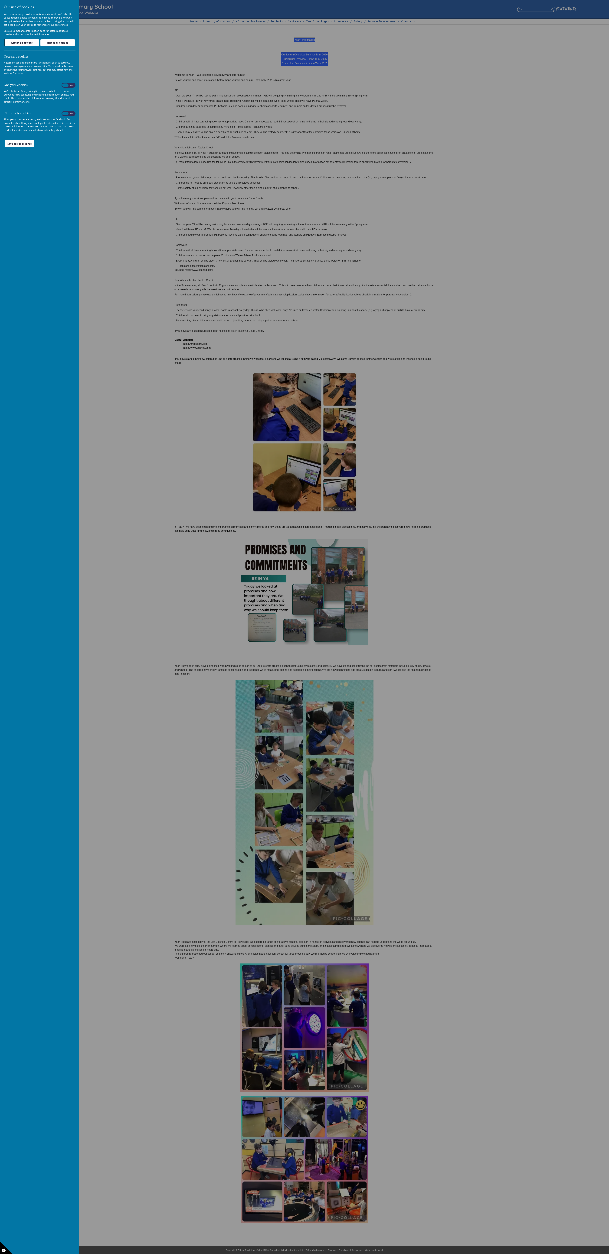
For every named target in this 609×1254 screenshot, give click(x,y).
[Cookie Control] (6, 1247)
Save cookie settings (19, 143)
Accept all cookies (22, 42)
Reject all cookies (57, 42)
